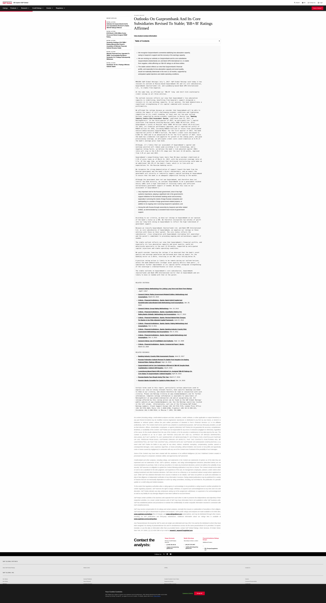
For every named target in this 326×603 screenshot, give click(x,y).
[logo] (7, 2)
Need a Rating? (317, 8)
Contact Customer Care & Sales (171, 579)
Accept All (199, 593)
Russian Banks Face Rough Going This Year (153, 377)
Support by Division (168, 581)
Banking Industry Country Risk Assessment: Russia (156, 356)
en (304, 2)
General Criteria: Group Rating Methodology (153, 308)
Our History (5, 581)
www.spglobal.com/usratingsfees (145, 519)
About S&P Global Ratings (9, 567)
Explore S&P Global (21, 2)
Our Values (5, 579)
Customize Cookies (188, 593)
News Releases (87, 581)
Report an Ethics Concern (170, 583)
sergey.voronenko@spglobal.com (173, 547)
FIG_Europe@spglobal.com (211, 549)
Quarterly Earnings (88, 583)
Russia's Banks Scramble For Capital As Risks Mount (156, 380)
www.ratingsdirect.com (174, 514)
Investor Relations (88, 579)
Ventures (5, 583)
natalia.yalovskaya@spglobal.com (192, 547)
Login (321, 2)
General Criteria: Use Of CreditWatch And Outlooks (155, 341)
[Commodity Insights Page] (164, 554)
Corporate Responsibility (251, 581)
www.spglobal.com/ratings (143, 514)
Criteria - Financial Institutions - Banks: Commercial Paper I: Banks (161, 344)
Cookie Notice (157, 596)
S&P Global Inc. (9, 572)
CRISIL (166, 567)
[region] (163, 593)
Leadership (247, 583)
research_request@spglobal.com (181, 530)
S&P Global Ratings (10, 561)
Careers (247, 579)
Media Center (87, 567)
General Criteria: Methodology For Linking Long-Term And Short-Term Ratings (165, 289)
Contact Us (312, 2)
